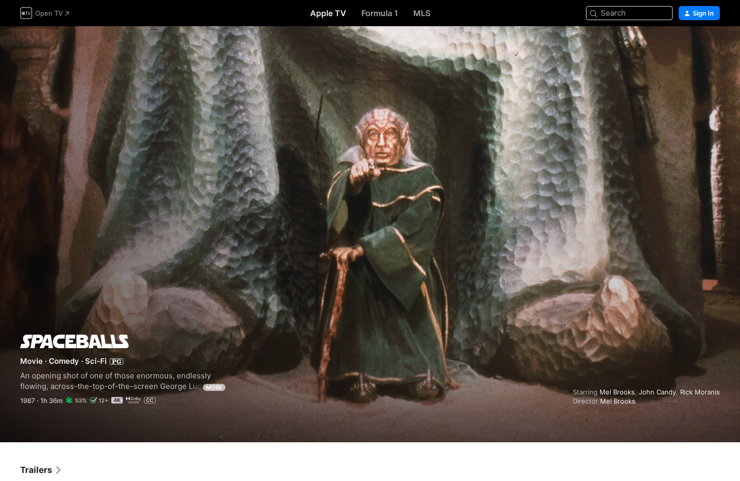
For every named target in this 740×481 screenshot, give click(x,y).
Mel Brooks (617, 392)
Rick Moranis (700, 392)
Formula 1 (379, 13)
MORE (214, 387)
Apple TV (328, 13)
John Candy (657, 392)
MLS (421, 13)
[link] (41, 469)
